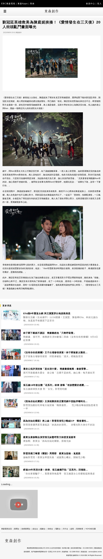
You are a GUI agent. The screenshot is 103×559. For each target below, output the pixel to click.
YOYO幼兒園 (90, 529)
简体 (32, 4)
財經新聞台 (26, 529)
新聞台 (16, 529)
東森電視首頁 (6, 529)
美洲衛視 (79, 529)
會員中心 (90, 4)
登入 (99, 4)
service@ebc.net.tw (95, 552)
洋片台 (65, 529)
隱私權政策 (98, 548)
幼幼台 (50, 529)
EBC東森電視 (8, 4)
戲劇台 (42, 529)
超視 (72, 529)
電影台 (58, 529)
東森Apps (23, 4)
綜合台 (35, 529)
